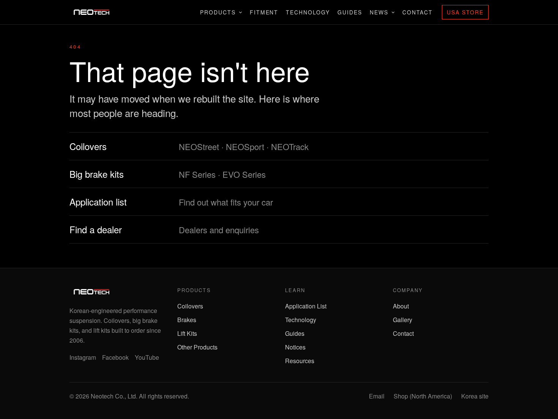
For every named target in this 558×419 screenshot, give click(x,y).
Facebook (115, 357)
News (379, 12)
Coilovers (190, 306)
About (401, 306)
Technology (308, 12)
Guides (349, 12)
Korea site (475, 396)
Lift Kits (187, 333)
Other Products (197, 347)
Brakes (186, 319)
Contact (417, 12)
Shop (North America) (423, 396)
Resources (299, 360)
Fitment (264, 12)
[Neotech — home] (91, 12)
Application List (305, 306)
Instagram (82, 357)
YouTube (147, 357)
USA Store (465, 12)
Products (218, 12)
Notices (295, 347)
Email (377, 396)
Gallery (402, 319)
